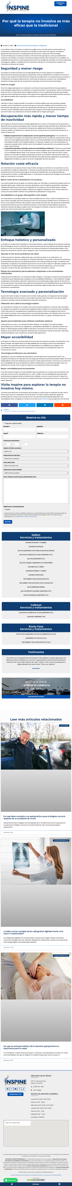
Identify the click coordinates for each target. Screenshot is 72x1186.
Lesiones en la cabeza (36, 567)
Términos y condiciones (44, 1175)
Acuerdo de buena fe (17, 1175)
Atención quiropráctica (24, 46)
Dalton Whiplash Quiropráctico (36, 595)
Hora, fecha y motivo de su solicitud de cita (20, 477)
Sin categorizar (42, 46)
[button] (9, 405)
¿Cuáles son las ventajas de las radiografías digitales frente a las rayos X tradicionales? (33, 932)
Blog (34, 46)
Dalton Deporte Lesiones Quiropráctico (36, 591)
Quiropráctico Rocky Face (36, 638)
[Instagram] (11, 1089)
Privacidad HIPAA (19, 516)
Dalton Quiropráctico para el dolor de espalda (36, 551)
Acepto (7, 509)
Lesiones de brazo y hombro (36, 543)
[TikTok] (23, 1089)
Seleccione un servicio (12, 455)
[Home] (12, 1184)
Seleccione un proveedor (13, 469)
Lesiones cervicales (36, 575)
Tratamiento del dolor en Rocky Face (36, 642)
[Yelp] (19, 1089)
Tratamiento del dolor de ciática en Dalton (36, 583)
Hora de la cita (9, 462)
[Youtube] (15, 1089)
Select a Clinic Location (13, 448)
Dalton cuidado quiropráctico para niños (36, 563)
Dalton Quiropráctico (36, 559)
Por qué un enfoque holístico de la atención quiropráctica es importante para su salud (31, 1047)
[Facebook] (7, 1089)
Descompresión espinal (36, 587)
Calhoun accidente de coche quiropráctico (36, 613)
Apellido (40, 426)
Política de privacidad (30, 516)
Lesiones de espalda (36, 547)
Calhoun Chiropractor (36, 617)
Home (17, 35)
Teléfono (40, 433)
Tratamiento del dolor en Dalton (36, 579)
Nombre (7, 426)
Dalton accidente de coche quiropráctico (36, 555)
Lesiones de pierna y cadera (36, 571)
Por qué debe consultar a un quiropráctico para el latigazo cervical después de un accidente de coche (34, 817)
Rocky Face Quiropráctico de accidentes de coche (36, 634)
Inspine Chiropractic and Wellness (32, 1172)
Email (6, 433)
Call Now (35, 1184)
